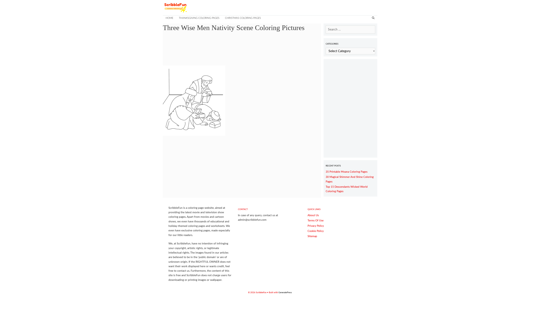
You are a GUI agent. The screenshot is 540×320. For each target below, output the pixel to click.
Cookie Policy (316, 231)
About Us (313, 215)
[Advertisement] (242, 50)
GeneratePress (285, 292)
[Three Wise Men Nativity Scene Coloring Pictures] (194, 134)
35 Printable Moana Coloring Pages (346, 172)
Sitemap (312, 236)
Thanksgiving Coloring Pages (199, 18)
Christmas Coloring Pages (243, 18)
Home (169, 18)
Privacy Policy (316, 226)
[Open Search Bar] (373, 18)
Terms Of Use (316, 220)
